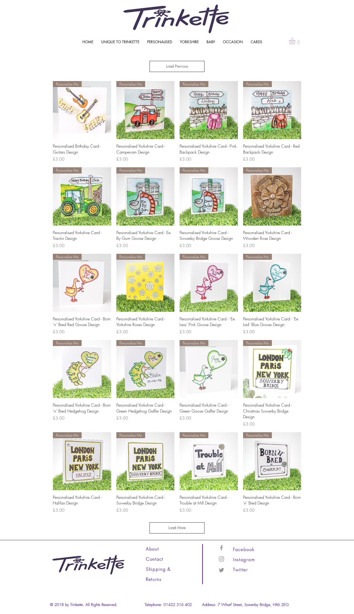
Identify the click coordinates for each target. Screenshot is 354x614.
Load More (177, 527)
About (152, 549)
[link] (296, 41)
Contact (155, 559)
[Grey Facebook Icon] (221, 547)
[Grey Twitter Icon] (221, 570)
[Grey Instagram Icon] (221, 558)
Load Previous (177, 66)
